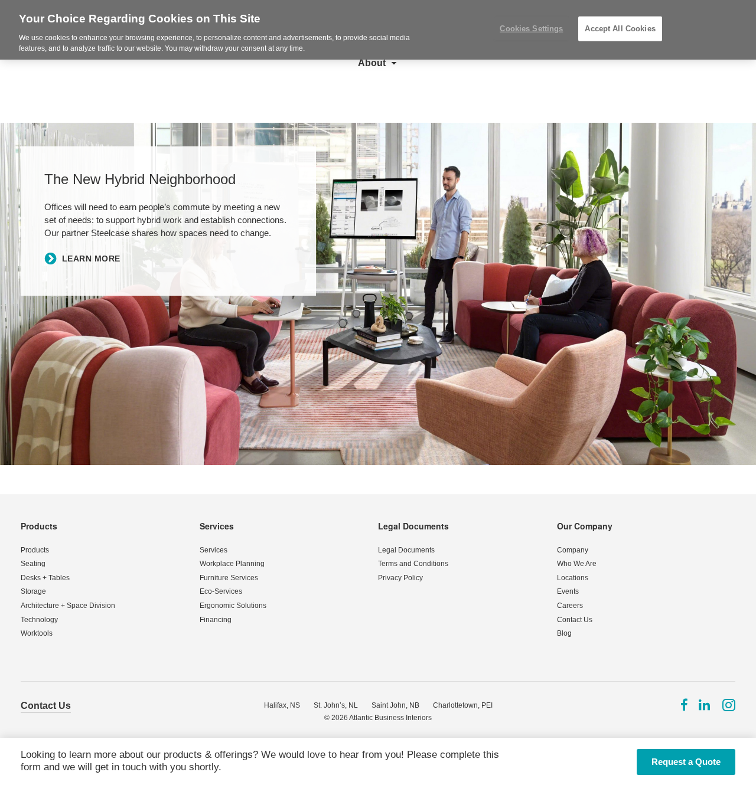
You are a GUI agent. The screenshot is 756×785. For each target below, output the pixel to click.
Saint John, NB (395, 705)
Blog (564, 633)
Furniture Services (229, 578)
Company (572, 550)
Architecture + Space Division (68, 605)
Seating (33, 564)
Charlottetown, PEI (463, 705)
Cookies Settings (531, 28)
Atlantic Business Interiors (390, 718)
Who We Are (577, 564)
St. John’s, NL (336, 705)
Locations (572, 578)
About (372, 63)
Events (568, 591)
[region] (378, 30)
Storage (33, 591)
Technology (39, 620)
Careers (570, 605)
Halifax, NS (282, 705)
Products (39, 526)
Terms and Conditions (413, 564)
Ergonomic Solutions (233, 605)
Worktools (37, 633)
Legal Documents (413, 526)
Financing (216, 620)
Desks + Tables (45, 578)
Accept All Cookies (620, 28)
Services (217, 526)
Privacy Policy (400, 578)
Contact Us (574, 620)
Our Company (584, 526)
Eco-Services (221, 591)
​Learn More (91, 258)
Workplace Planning (232, 564)
